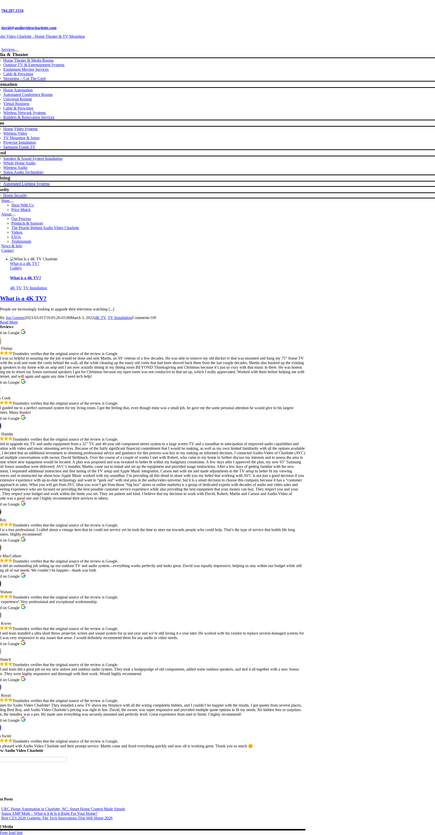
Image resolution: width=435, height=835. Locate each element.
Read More (9, 322)
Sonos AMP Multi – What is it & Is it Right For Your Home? (49, 813)
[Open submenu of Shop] (12, 202)
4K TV (15, 288)
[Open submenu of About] (13, 215)
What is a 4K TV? (24, 263)
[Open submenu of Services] (17, 51)
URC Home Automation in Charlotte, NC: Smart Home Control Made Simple (63, 809)
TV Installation (35, 288)
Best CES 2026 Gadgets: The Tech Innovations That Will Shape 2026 (57, 818)
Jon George (15, 318)
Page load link (11, 832)
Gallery (16, 268)
